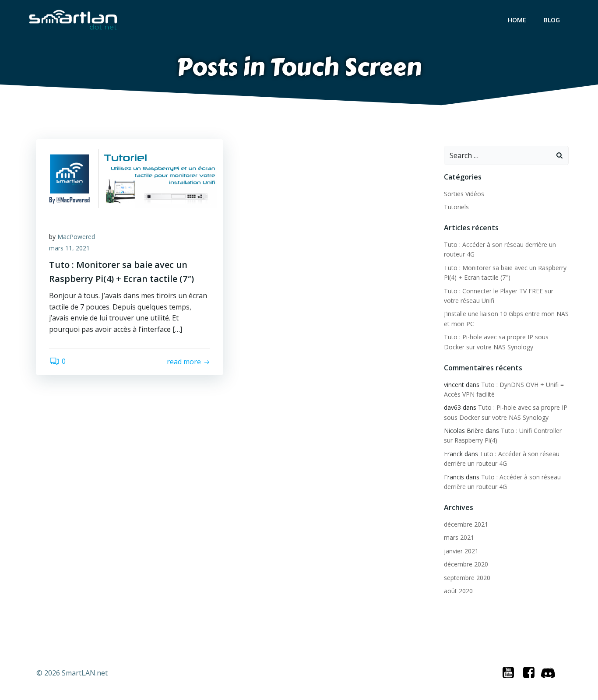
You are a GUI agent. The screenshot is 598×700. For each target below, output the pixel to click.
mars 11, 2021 (69, 248)
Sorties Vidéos (464, 194)
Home (517, 20)
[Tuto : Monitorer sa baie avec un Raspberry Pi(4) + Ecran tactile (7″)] (129, 178)
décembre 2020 (466, 564)
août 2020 (458, 591)
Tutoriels (456, 207)
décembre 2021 (466, 524)
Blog (552, 20)
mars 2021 (459, 537)
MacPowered (76, 236)
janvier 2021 (461, 551)
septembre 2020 (467, 577)
